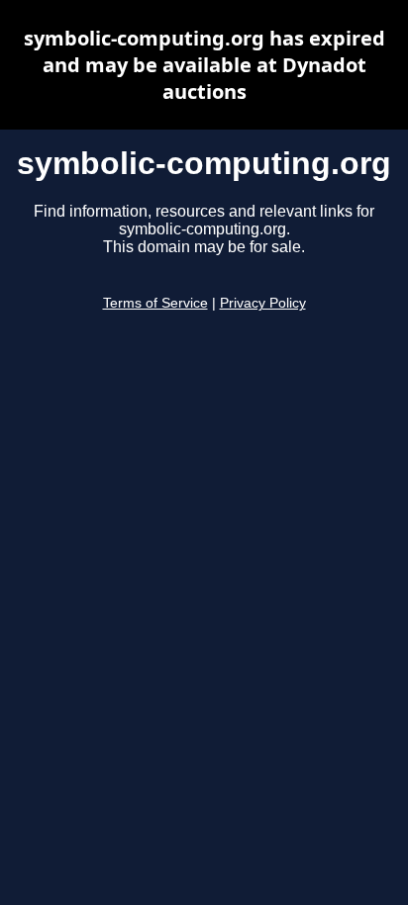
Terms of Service (155, 303)
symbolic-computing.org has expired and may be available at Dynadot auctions (204, 65)
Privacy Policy (263, 303)
